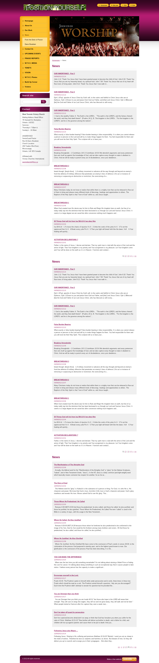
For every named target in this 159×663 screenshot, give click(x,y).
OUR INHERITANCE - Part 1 (64, 110)
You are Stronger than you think (66, 594)
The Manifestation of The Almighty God (69, 465)
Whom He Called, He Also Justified (67, 520)
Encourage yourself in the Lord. (66, 575)
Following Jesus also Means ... (66, 631)
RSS (125, 5)
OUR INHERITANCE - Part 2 (64, 92)
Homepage (56, 60)
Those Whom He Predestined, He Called (69, 501)
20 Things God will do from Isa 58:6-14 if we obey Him (75, 221)
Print (133, 5)
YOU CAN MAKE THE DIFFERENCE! (68, 557)
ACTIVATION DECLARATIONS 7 (66, 240)
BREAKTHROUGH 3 (61, 166)
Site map (115, 5)
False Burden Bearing (62, 129)
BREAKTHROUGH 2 (61, 184)
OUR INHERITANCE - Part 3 (64, 74)
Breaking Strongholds (62, 147)
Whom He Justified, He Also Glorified (68, 538)
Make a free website (114, 659)
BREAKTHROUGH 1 (61, 203)
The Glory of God (60, 483)
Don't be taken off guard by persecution (69, 612)
